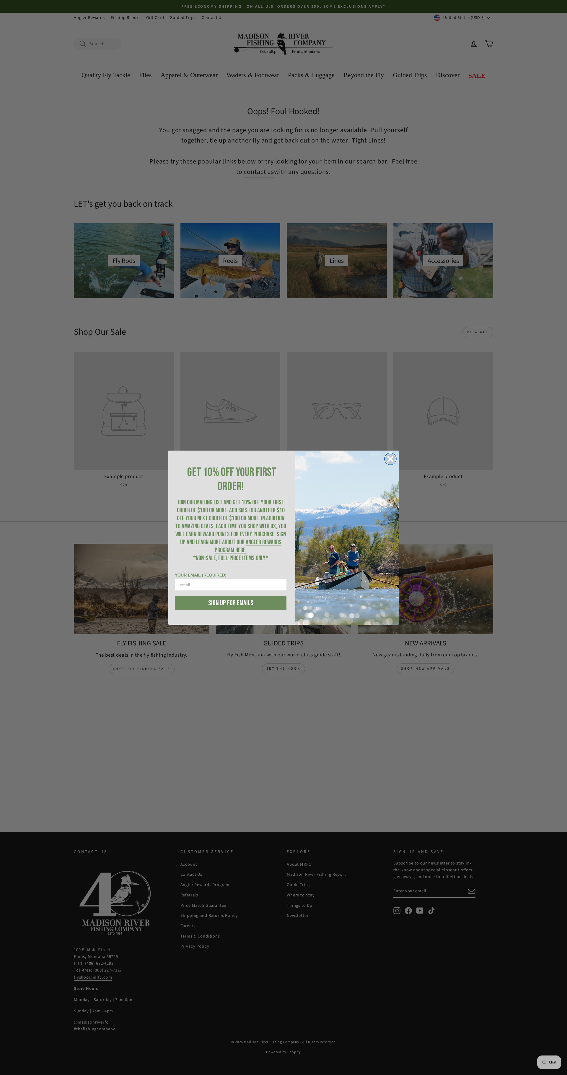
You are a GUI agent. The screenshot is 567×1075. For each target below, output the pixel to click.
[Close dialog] (390, 459)
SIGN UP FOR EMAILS (230, 603)
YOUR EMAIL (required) (201, 575)
